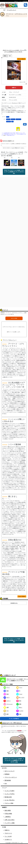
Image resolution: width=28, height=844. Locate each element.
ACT (12, 121)
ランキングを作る (9, 794)
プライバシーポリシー (11, 777)
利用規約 (7, 774)
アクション (13, 119)
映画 (8, 694)
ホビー (8, 697)
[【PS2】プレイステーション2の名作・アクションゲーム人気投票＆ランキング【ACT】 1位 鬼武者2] (7, 162)
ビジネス (21, 710)
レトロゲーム (18, 119)
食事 (8, 707)
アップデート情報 (9, 823)
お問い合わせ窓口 (9, 819)
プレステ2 (8, 119)
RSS (6, 783)
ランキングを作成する (14, 718)
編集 (25, 124)
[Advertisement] (14, 33)
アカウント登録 (9, 803)
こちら (4, 135)
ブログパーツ (8, 833)
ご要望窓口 (8, 816)
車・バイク (21, 697)
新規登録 (19, 730)
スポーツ (9, 700)
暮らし (20, 707)
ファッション (10, 704)
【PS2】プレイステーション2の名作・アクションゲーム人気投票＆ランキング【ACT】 (17, 680)
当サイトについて (9, 771)
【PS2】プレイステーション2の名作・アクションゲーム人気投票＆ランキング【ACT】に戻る (14, 172)
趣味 (20, 704)
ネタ (8, 710)
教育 (8, 714)
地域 (20, 714)
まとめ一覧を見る (9, 800)
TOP (4, 10)
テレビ (20, 694)
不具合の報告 (8, 813)
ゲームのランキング (11, 10)
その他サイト (8, 839)
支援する (7, 830)
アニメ (20, 687)
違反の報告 (8, 810)
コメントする (14, 318)
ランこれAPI (8, 836)
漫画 (8, 690)
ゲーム (8, 116)
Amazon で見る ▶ (21, 58)
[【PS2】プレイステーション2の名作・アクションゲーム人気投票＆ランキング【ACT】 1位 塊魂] (14, 162)
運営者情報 (8, 780)
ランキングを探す (9, 790)
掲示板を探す (8, 797)
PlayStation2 (9, 121)
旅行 (20, 700)
